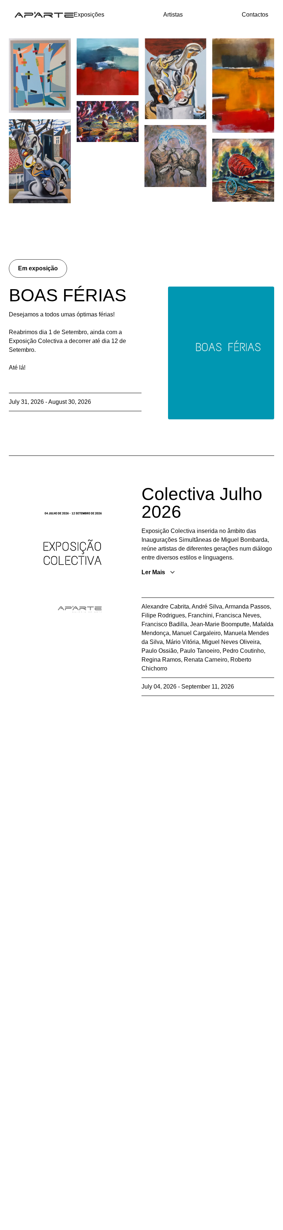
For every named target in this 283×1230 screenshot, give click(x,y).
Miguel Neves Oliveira (231, 642)
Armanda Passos (247, 606)
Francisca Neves (238, 615)
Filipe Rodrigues (163, 615)
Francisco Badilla (164, 624)
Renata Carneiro (205, 659)
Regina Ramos (161, 659)
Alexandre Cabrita (165, 606)
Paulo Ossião (159, 651)
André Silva (207, 606)
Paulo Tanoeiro (200, 651)
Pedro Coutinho (243, 651)
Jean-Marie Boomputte (219, 624)
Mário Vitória (182, 642)
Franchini (200, 615)
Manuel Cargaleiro (196, 633)
